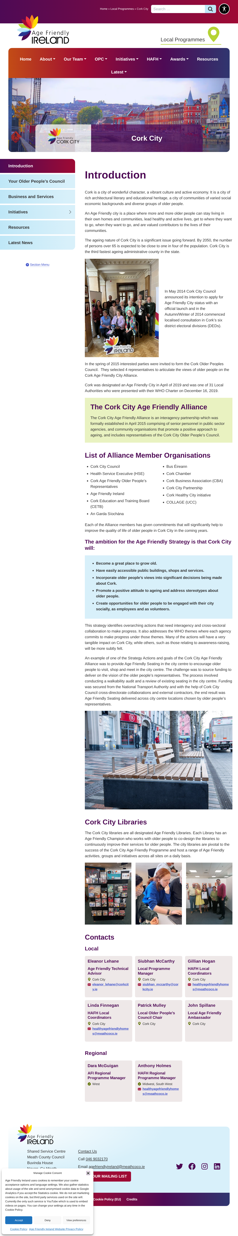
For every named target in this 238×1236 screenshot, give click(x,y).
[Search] (210, 9)
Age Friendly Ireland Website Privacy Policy (56, 1229)
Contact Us (87, 1151)
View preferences (76, 1220)
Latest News (20, 242)
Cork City (146, 138)
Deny (48, 1220)
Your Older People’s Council (36, 181)
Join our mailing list (104, 1176)
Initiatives (125, 59)
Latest (117, 72)
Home (104, 8)
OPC (99, 59)
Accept (19, 1220)
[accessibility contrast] (224, 8)
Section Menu (39, 264)
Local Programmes (122, 8)
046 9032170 (97, 1159)
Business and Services (31, 196)
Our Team (73, 59)
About (46, 59)
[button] (88, 1173)
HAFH (152, 59)
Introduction (20, 165)
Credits (131, 1199)
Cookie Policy (18, 1229)
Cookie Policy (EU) (107, 1199)
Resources (207, 59)
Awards (177, 59)
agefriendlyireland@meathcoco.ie (117, 1166)
